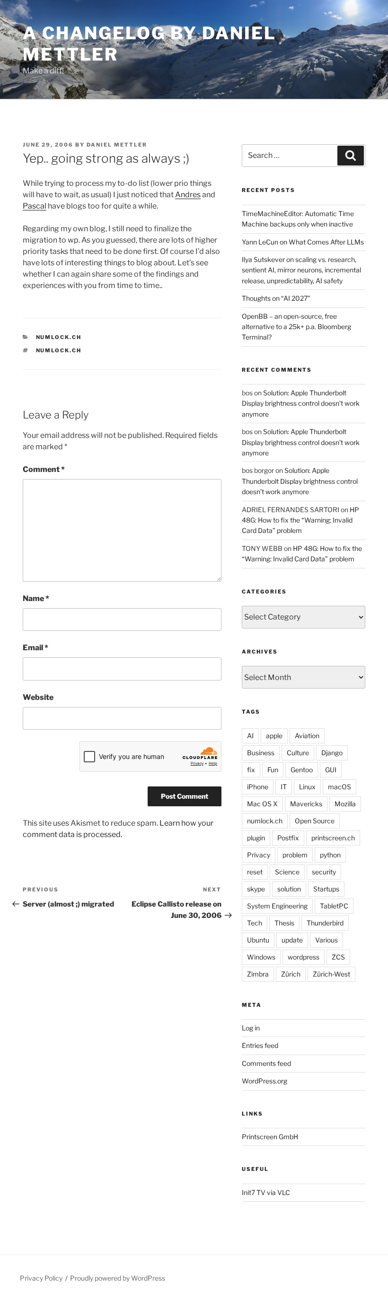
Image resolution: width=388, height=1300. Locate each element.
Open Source (315, 821)
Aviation (307, 736)
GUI (330, 770)
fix (251, 770)
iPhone (257, 787)
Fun (272, 770)
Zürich (290, 974)
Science (287, 872)
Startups (326, 889)
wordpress (303, 957)
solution (289, 889)
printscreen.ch (333, 838)
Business (260, 753)
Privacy (258, 855)
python (330, 855)
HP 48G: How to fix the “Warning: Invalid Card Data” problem (300, 520)
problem (295, 855)
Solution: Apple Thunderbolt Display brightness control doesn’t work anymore (301, 403)
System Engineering (277, 906)
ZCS (338, 957)
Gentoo (302, 770)
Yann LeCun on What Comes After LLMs (303, 242)
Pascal (34, 205)
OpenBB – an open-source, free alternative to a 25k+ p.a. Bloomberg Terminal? (296, 326)
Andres (188, 194)
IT (284, 787)
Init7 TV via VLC (266, 1192)
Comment (44, 469)
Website (38, 697)
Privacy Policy (41, 1278)
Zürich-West (331, 974)
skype (256, 889)
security (324, 872)
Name (36, 598)
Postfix (288, 838)
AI (250, 736)
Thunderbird (325, 923)
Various (326, 940)
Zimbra (258, 974)
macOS (339, 787)
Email (35, 647)
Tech (254, 923)
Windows (261, 957)
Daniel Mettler (117, 144)
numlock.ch (59, 337)
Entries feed (260, 1045)
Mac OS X (262, 804)
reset (255, 872)
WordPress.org (264, 1081)
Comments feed (266, 1063)
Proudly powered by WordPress (117, 1278)
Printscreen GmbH (270, 1137)
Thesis (284, 923)
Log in (251, 1028)
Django (332, 753)
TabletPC (334, 906)
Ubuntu (258, 940)
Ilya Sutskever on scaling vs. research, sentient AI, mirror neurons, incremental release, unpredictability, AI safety (301, 270)
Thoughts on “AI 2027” (276, 298)
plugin (256, 838)
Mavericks (306, 804)
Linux (307, 787)
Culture (298, 753)
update (292, 940)
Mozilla (345, 804)
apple (274, 736)
